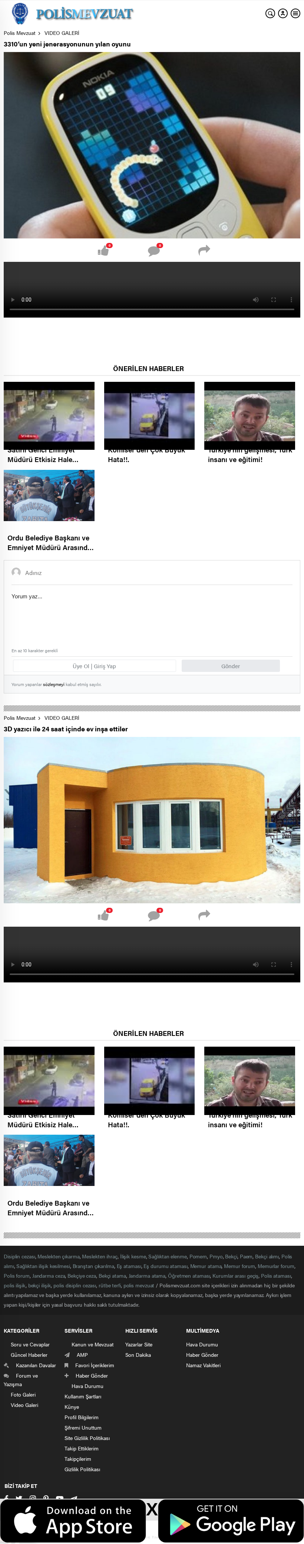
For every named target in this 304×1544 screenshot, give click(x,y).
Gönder (230, 666)
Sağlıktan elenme (167, 1256)
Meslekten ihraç (100, 1256)
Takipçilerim (78, 1458)
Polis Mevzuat (20, 32)
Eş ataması (129, 1266)
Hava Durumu (202, 1344)
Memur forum (239, 1266)
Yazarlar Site (138, 1344)
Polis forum (17, 1275)
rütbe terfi (110, 1285)
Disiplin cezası (19, 1256)
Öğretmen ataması (189, 1275)
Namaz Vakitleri (203, 1365)
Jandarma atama (147, 1275)
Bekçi (231, 1256)
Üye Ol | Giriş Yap (94, 666)
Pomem (198, 1256)
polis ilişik (15, 1285)
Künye (72, 1406)
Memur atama (206, 1266)
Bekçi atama (112, 1275)
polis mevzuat (139, 1285)
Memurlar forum (276, 1266)
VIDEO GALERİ (61, 32)
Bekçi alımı (267, 1256)
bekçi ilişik (39, 1285)
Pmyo (216, 1256)
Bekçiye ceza (81, 1275)
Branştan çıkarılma (93, 1266)
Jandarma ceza (48, 1275)
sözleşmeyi (54, 684)
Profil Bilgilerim (82, 1417)
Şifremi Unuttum (83, 1427)
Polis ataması (276, 1275)
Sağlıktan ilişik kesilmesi (43, 1266)
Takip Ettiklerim (82, 1448)
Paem (246, 1256)
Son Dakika (138, 1354)
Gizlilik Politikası (82, 1469)
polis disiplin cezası (74, 1285)
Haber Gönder (202, 1354)
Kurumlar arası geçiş (235, 1275)
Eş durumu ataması (165, 1266)
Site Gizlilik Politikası (87, 1437)
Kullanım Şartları (83, 1396)
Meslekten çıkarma (58, 1256)
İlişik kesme (133, 1256)
